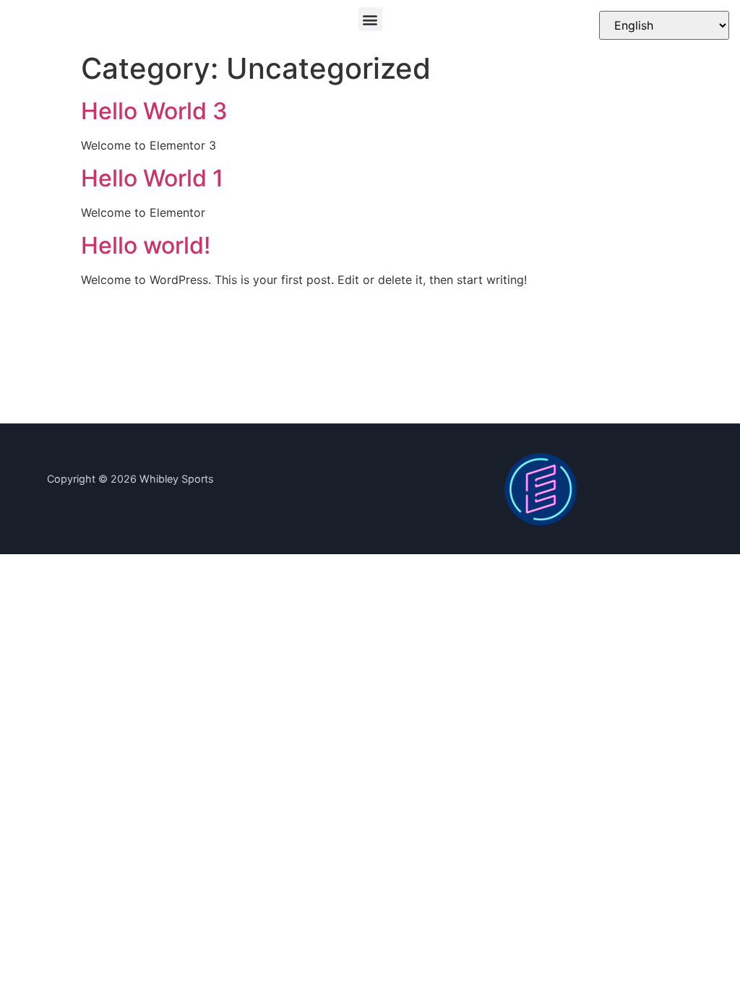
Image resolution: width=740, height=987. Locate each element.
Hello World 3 (154, 111)
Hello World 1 (152, 178)
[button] (370, 19)
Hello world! (145, 245)
